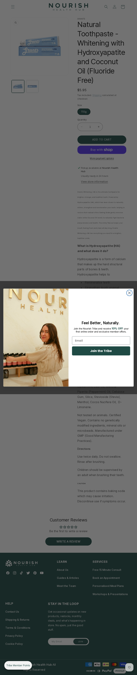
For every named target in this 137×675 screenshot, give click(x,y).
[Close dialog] (129, 293)
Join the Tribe (101, 351)
